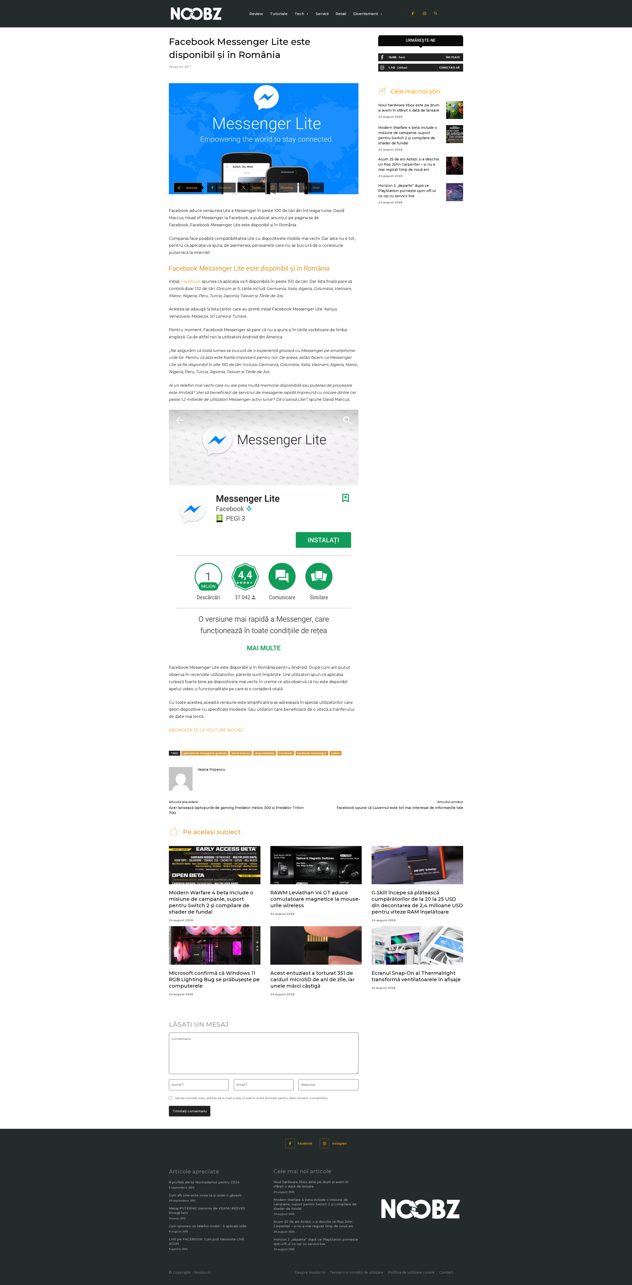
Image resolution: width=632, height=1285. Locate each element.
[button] (435, 13)
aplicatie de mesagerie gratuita (205, 753)
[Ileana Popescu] (181, 779)
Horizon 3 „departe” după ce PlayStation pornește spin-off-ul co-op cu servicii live (407, 190)
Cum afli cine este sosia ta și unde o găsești (205, 1195)
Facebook (191, 281)
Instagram (339, 1143)
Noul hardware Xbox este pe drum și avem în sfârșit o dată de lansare (311, 1184)
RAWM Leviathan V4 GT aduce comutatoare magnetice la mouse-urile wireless (315, 899)
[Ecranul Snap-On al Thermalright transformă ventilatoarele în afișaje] (417, 945)
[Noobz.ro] (196, 13)
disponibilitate (264, 753)
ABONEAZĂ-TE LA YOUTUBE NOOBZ (206, 730)
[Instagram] (424, 14)
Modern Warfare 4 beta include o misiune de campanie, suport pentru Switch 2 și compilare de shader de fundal (315, 1204)
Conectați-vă (449, 67)
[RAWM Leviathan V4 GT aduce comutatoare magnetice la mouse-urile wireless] (316, 865)
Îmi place (453, 57)
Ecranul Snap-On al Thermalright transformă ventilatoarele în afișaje (416, 976)
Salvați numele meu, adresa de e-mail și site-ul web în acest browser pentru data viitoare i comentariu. (252, 1098)
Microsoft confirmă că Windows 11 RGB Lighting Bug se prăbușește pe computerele (214, 979)
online (335, 753)
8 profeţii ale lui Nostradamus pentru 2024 (204, 1182)
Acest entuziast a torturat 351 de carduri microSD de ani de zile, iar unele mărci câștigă (312, 979)
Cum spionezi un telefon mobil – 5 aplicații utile (207, 1226)
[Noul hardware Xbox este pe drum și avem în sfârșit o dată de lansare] (454, 110)
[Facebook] (413, 14)
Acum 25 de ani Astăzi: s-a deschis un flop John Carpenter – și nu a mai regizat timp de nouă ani (408, 164)
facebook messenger (311, 753)
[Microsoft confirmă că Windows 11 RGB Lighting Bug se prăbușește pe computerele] (214, 945)
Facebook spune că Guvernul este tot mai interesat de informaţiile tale (400, 808)
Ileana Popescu (211, 769)
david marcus (241, 753)
